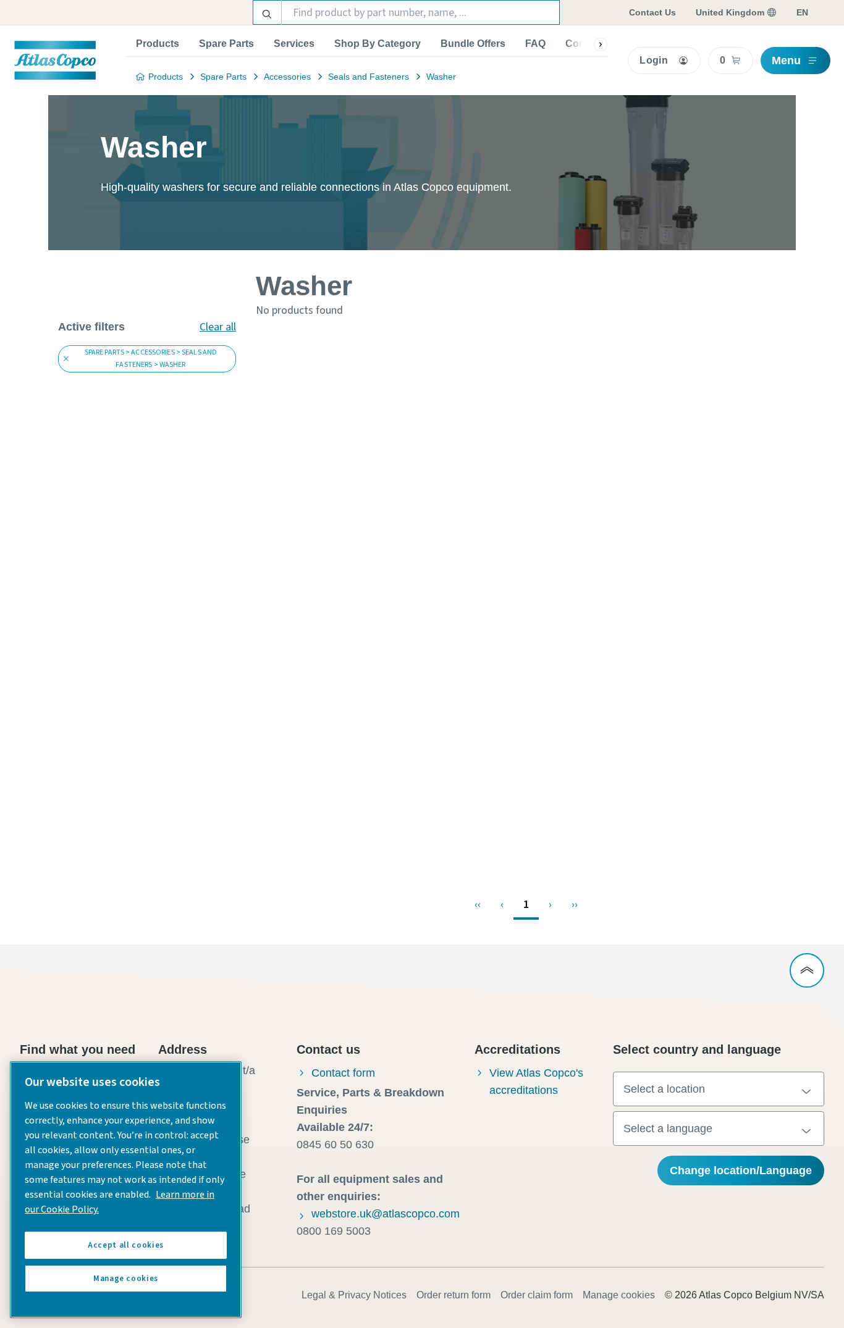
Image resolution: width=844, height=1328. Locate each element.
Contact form (343, 1073)
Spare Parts (226, 43)
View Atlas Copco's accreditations (536, 1081)
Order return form (453, 1295)
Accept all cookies (126, 1245)
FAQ (535, 43)
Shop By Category (377, 43)
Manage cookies (619, 1295)
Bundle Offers (473, 43)
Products (157, 43)
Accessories (287, 77)
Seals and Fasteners (368, 77)
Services (294, 43)
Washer (441, 77)
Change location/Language (741, 1170)
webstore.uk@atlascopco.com (385, 1214)
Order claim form (536, 1295)
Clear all (218, 327)
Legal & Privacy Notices (354, 1295)
